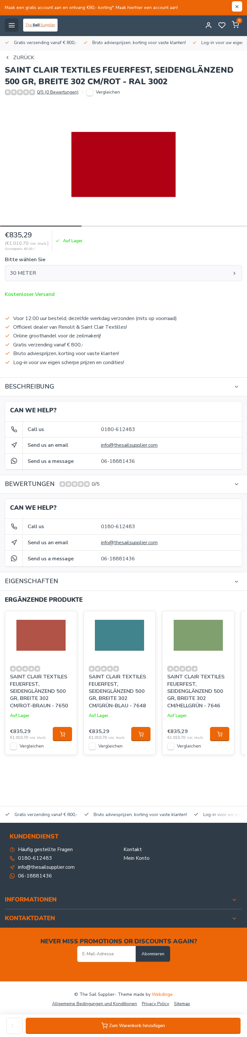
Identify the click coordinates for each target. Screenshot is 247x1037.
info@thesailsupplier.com (129, 445)
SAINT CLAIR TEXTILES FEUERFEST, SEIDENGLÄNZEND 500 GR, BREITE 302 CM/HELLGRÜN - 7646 (195, 691)
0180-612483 (118, 429)
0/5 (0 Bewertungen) (57, 92)
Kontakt (133, 849)
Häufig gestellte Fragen (45, 849)
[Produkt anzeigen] (62, 734)
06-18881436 (118, 461)
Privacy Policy (155, 1004)
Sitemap (182, 1004)
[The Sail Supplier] (42, 25)
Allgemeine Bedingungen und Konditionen (94, 1004)
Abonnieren (153, 954)
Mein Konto (137, 858)
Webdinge (162, 994)
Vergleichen (108, 92)
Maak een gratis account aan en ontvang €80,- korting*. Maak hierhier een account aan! (91, 8)
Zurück (23, 57)
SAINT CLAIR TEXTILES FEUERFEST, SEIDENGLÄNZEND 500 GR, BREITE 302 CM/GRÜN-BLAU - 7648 (117, 691)
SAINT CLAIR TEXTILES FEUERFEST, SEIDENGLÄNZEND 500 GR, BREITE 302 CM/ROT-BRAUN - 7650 (39, 691)
